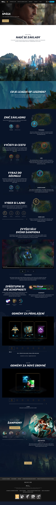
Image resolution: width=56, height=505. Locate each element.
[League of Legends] (7, 1)
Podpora (19, 478)
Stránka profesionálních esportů (29, 478)
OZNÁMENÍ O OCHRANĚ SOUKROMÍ (12, 490)
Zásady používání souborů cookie (33, 490)
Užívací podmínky (22, 490)
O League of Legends (6, 478)
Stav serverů (13, 478)
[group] (14, 127)
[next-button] (26, 219)
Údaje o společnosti (46, 490)
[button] (5, 20)
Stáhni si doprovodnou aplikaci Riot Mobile (45, 478)
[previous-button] (25, 219)
